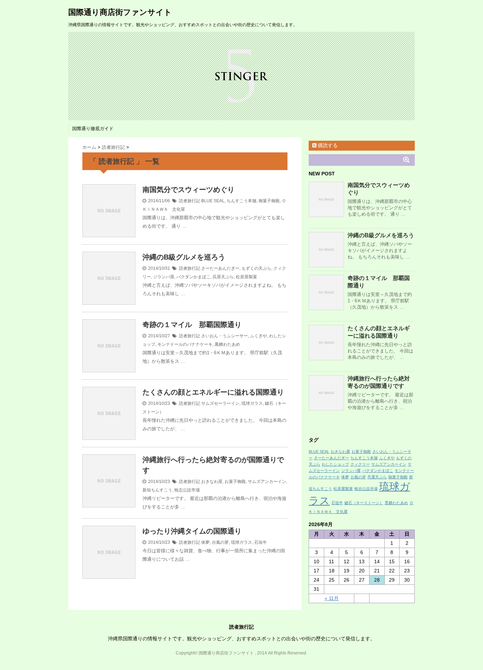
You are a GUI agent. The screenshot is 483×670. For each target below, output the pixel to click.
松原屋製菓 (246, 276)
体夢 (205, 542)
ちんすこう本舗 (241, 200)
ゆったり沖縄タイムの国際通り (192, 531)
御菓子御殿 (269, 200)
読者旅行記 (189, 200)
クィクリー (360, 464)
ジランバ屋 (163, 276)
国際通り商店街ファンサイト (120, 12)
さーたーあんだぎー (220, 268)
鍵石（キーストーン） (363, 503)
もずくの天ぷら (256, 268)
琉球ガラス (252, 403)
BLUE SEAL (213, 200)
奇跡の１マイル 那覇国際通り (192, 324)
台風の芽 (220, 542)
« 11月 (332, 598)
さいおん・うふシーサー (224, 335)
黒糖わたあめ (227, 344)
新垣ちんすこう (157, 490)
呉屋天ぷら (223, 276)
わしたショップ (335, 464)
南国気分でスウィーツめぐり (188, 189)
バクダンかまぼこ (193, 276)
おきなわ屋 (211, 481)
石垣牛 (260, 542)
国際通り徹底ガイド (93, 128)
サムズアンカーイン (267, 481)
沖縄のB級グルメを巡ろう (183, 257)
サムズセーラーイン (220, 403)
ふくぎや (258, 335)
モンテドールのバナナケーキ (185, 344)
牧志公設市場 (187, 490)
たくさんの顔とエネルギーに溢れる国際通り (213, 392)
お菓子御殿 (235, 481)
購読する (327, 145)
